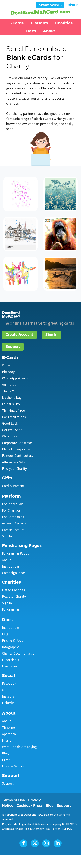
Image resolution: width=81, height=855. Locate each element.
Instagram (9, 696)
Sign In (73, 4)
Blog (5, 753)
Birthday (8, 371)
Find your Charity (14, 468)
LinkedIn (8, 703)
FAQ (5, 634)
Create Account (50, 4)
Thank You (9, 391)
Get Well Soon (12, 430)
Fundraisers (10, 659)
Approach (9, 734)
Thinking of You (13, 410)
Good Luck (10, 423)
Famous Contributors (17, 455)
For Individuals (12, 504)
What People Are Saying (19, 747)
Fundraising (10, 609)
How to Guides (13, 766)
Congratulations (14, 417)
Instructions (11, 566)
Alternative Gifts (14, 462)
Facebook (9, 683)
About (6, 560)
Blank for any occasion (18, 449)
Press (6, 759)
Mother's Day (11, 397)
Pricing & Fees (12, 640)
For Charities (11, 510)
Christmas (9, 436)
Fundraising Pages (15, 553)
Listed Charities (13, 590)
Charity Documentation (19, 653)
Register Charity (14, 596)
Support (13, 346)
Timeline (8, 727)
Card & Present (13, 485)
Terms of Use (13, 800)
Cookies (23, 805)
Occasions (9, 365)
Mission (7, 740)
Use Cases (9, 666)
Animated (9, 384)
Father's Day (11, 404)
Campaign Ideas (14, 572)
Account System (14, 523)
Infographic (10, 647)
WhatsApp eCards (15, 378)
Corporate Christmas (17, 442)
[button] (16, 23)
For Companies (13, 517)
